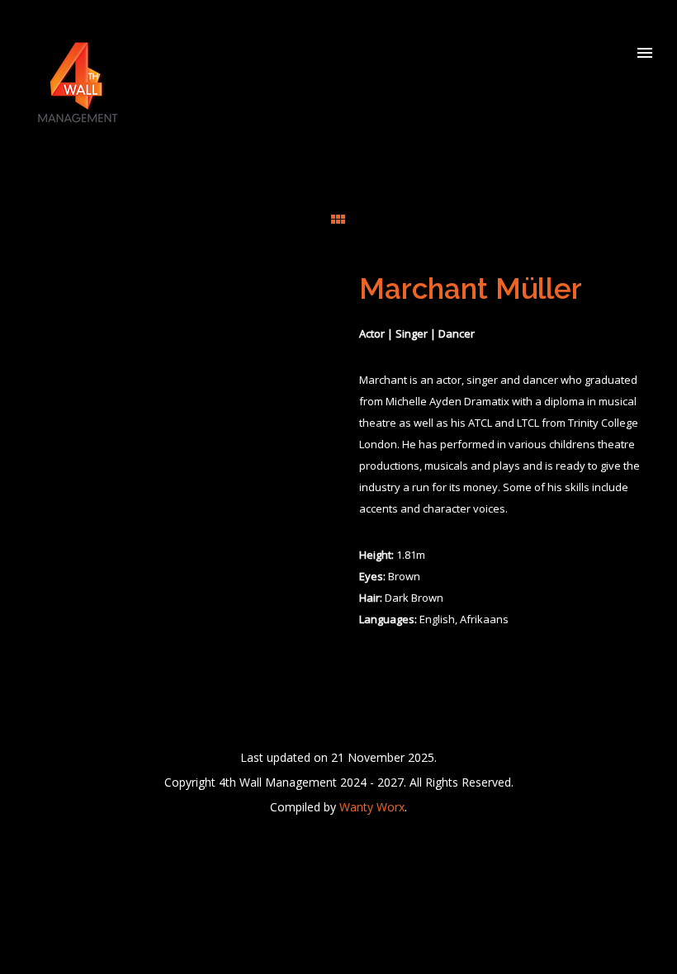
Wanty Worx (372, 807)
